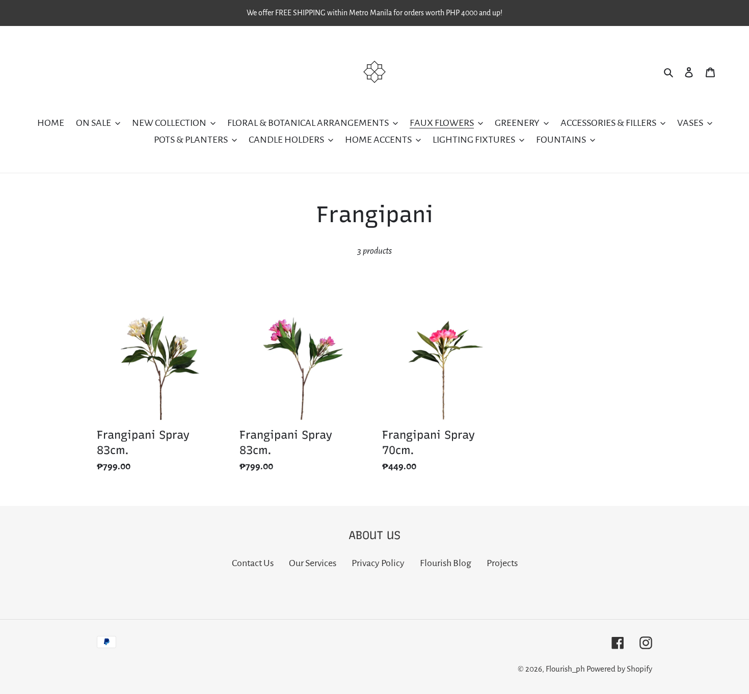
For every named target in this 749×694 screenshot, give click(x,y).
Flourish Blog (445, 563)
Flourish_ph (565, 668)
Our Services (312, 563)
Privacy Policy (378, 563)
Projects (502, 563)
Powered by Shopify (619, 668)
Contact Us (253, 563)
